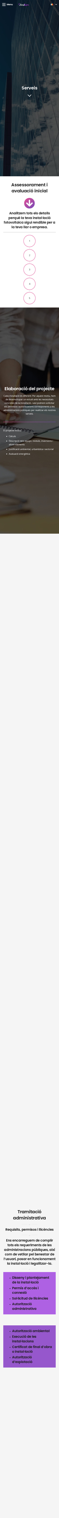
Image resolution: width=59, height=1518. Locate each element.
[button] (7, 4)
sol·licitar (50, 403)
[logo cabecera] (23, 4)
